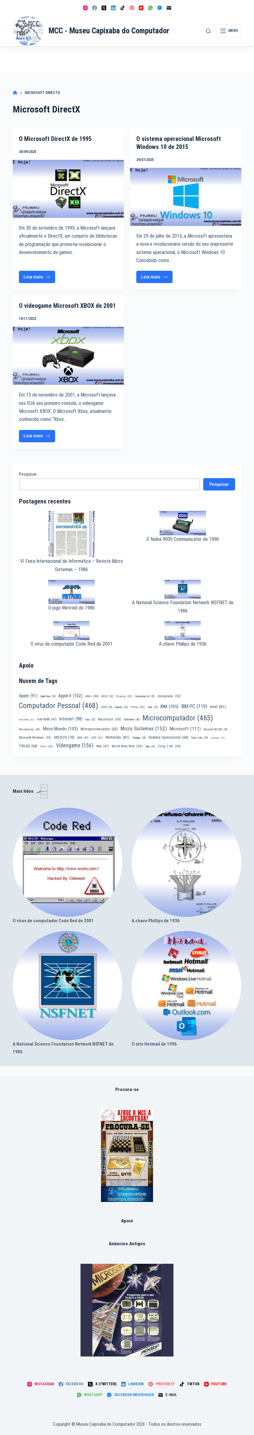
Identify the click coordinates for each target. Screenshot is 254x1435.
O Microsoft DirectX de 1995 (55, 138)
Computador (169, 696)
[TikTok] (122, 8)
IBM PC (194, 706)
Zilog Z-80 (169, 746)
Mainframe (132, 719)
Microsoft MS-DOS (215, 729)
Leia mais (39, 278)
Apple (28, 695)
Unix (46, 746)
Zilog (150, 746)
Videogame (75, 745)
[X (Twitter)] (104, 8)
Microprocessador (99, 729)
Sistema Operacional (168, 737)
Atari (92, 696)
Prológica (139, 737)
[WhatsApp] (150, 8)
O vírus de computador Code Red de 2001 (71, 644)
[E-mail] (169, 8)
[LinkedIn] (113, 8)
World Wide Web (127, 746)
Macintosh (109, 719)
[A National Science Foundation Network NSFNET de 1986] (67, 985)
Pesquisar (28, 474)
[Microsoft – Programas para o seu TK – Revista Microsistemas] (127, 1310)
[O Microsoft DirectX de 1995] (68, 189)
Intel (218, 706)
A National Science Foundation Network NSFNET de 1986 (63, 1048)
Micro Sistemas (143, 728)
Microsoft (185, 729)
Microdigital (29, 729)
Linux (90, 719)
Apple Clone (47, 696)
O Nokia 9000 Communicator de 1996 (183, 539)
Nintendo (117, 737)
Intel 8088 (47, 719)
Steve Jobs (199, 737)
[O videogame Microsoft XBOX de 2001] (68, 356)
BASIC (107, 696)
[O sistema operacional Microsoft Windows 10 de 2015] (185, 197)
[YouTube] (141, 8)
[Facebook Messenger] (159, 8)
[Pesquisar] (208, 31)
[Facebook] (94, 8)
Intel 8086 (26, 719)
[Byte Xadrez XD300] (127, 1156)
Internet (71, 719)
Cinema (124, 696)
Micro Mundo (60, 729)
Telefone (218, 738)
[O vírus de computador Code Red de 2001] (67, 862)
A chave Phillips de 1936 (183, 644)
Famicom (121, 707)
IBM (169, 706)
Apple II (70, 695)
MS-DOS (64, 737)
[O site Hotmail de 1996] (186, 985)
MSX (83, 737)
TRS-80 (28, 746)
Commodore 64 (145, 696)
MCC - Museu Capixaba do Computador (109, 30)
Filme (137, 707)
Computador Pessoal (58, 705)
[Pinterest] (131, 8)
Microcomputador (177, 718)
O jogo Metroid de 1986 (71, 608)
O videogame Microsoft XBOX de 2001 (67, 305)
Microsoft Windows (35, 738)
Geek (153, 707)
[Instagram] (85, 8)
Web (102, 746)
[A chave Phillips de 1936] (186, 862)
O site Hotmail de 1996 (154, 1044)
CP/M (106, 707)
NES (97, 737)
